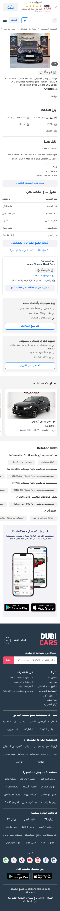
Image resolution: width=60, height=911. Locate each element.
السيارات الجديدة (23, 682)
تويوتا (54, 746)
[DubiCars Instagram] (37, 860)
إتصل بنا (52, 678)
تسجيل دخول (50, 696)
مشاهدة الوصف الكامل (30, 183)
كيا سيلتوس (50, 835)
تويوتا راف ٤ (47, 843)
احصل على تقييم (30, 365)
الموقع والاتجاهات (42, 276)
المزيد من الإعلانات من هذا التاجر (30, 288)
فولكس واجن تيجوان (22, 462)
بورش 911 (12, 819)
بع (25, 20)
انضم (8, 660)
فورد (54, 754)
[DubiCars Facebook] (46, 860)
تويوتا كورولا (30, 795)
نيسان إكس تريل (12, 835)
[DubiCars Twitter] (14, 860)
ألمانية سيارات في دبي (43, 518)
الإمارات (52, 722)
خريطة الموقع (24, 673)
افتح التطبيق (10, 7)
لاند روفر (45, 754)
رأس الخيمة (46, 729)
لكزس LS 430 (11, 802)
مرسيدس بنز (42, 746)
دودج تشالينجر (33, 835)
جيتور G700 (28, 827)
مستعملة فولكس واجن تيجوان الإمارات (34, 476)
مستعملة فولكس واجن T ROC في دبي (35, 504)
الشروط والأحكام (47, 687)
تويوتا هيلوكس (12, 795)
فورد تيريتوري (13, 843)
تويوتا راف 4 (11, 787)
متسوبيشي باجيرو (32, 802)
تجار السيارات (49, 704)
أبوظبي (42, 722)
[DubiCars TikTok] (21, 860)
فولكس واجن (47, 462)
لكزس (19, 746)
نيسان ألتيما (30, 787)
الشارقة (28, 729)
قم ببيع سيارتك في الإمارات (18, 691)
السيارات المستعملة (21, 678)
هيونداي (34, 754)
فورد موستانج (48, 795)
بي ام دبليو (8, 746)
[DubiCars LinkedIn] (54, 860)
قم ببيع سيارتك (30, 326)
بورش (19, 762)
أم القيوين (12, 729)
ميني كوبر (31, 843)
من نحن (53, 682)
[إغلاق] (55, 7)
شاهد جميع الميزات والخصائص (30, 243)
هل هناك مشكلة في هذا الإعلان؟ (28, 250)
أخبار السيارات (25, 687)
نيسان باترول (27, 779)
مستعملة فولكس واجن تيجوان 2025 (36, 490)
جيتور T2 (48, 819)
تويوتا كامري (48, 787)
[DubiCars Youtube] (29, 860)
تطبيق (14, 20)
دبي (15, 722)
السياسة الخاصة (48, 691)
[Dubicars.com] (30, 640)
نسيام (29, 746)
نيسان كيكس (46, 827)
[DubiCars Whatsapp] (5, 860)
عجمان (23, 722)
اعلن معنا (52, 700)
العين (33, 722)
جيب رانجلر (50, 802)
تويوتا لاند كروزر (47, 779)
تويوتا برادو (10, 779)
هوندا (41, 762)
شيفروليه (23, 754)
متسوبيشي (9, 754)
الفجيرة (7, 722)
